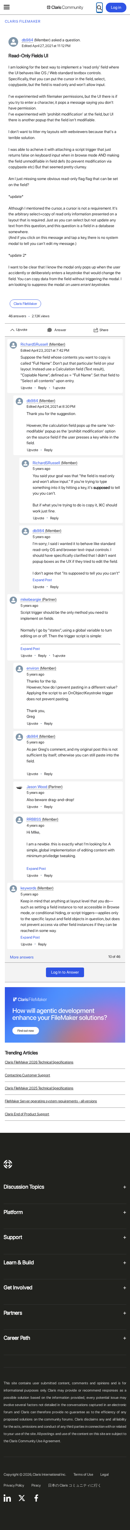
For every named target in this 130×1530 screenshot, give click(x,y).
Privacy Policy (14, 1485)
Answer (60, 330)
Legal (104, 1474)
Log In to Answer (65, 972)
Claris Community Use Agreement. (35, 1441)
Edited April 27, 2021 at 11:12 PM (46, 46)
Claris (8, 1164)
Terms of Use (83, 1474)
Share (103, 330)
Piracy (36, 1485)
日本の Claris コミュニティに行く (74, 1485)
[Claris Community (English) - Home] (65, 7)
